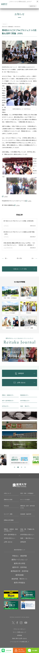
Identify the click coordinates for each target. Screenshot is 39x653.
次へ (33, 258)
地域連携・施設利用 (25, 514)
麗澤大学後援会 (19, 582)
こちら (18, 205)
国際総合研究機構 (9, 520)
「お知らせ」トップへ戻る (19, 269)
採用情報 (19, 635)
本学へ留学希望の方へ (8, 400)
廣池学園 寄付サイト (20, 579)
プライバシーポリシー (20, 629)
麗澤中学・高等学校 (19, 567)
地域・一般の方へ (25, 406)
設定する (32, 6)
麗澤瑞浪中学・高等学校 (19, 571)
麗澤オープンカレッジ (20, 559)
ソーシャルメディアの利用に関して (19, 641)
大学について (7, 493)
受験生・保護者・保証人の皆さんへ (11, 530)
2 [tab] (17, 467)
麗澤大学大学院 (19, 563)
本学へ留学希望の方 (10, 534)
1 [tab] (14, 467)
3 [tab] (21, 467)
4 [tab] (25, 467)
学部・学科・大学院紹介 (27, 493)
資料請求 (23, 542)
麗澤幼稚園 (20, 575)
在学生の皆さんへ (9, 538)
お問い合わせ (8, 542)
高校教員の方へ (24, 395)
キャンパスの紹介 (25, 499)
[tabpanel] (20, 459)
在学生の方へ (5, 406)
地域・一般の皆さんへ (27, 538)
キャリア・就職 (8, 514)
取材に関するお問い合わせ (19, 638)
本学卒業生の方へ (25, 400)
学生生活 (6, 505)
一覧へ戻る (19, 258)
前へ (6, 258)
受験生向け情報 (8, 499)
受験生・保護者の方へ (8, 395)
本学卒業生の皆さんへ (27, 534)
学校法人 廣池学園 (19, 556)
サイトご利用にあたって (19, 632)
